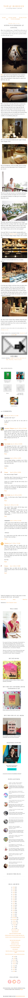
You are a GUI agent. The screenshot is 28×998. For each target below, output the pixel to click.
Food (17, 358)
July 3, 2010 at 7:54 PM (15, 566)
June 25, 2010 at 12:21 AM (12, 505)
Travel (11, 360)
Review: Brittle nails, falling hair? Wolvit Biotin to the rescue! (16, 854)
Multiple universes (15, 942)
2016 (13, 905)
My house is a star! (15, 943)
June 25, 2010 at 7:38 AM (14, 543)
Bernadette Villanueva (9, 428)
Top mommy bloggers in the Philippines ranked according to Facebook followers (16, 845)
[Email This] (11, 356)
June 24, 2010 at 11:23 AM (12, 415)
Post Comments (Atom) (12, 602)
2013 (13, 910)
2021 (14, 896)
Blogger (21, 989)
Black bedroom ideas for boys (16, 817)
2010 (13, 916)
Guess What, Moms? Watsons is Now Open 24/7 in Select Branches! (16, 836)
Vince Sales (18, 360)
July (14, 926)
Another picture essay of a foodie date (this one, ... (15, 935)
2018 (14, 901)
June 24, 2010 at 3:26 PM (15, 472)
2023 (14, 892)
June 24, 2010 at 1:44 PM (15, 458)
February (14, 961)
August (14, 924)
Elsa (5, 415)
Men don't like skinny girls (15, 940)
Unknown (6, 543)
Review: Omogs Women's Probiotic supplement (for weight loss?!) (15, 827)
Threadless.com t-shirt (4, 329)
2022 (14, 894)
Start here (12, 17)
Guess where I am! (15, 929)
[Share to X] (14, 356)
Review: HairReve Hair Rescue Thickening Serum (15, 863)
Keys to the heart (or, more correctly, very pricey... (15, 954)
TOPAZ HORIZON (14, 6)
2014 (14, 908)
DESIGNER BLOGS (20, 996)
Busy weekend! (15, 931)
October (14, 921)
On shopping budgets (15, 947)
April (14, 958)
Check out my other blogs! (15, 945)
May (14, 956)
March (14, 960)
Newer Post (3, 599)
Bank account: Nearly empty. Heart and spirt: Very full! (15, 783)
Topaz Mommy (15, 19)
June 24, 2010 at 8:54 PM (16, 495)
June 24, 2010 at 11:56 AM (20, 428)
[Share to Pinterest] (17, 356)
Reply (5, 424)
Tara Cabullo (7, 444)
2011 (13, 914)
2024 (14, 890)
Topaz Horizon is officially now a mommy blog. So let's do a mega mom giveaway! (16, 801)
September (14, 923)
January (14, 963)
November (14, 919)
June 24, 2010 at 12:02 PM (16, 444)
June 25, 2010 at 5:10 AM (15, 520)
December (14, 917)
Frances (6, 472)
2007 (14, 969)
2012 (13, 912)
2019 (14, 899)
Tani (5, 505)
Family (12, 358)
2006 (14, 971)
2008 (14, 967)
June (14, 928)
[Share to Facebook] (15, 356)
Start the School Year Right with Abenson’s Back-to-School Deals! (16, 792)
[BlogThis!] (12, 356)
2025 (14, 889)
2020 (14, 898)
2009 (13, 965)
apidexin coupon (13, 234)
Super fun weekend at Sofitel (15, 933)
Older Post (25, 599)
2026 (14, 887)
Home (4, 17)
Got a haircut (15, 949)
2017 (14, 903)
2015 (14, 907)
